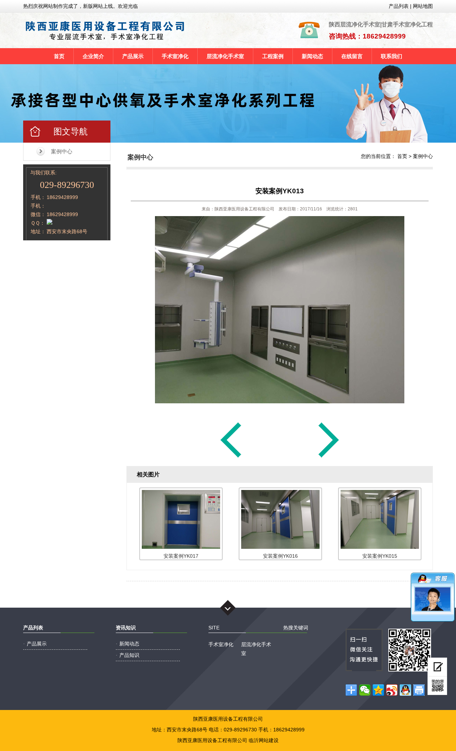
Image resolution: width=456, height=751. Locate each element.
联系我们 (391, 56)
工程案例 (273, 56)
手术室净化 (175, 56)
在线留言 (352, 56)
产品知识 (129, 655)
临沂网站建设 (264, 740)
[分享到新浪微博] (392, 690)
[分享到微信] (364, 690)
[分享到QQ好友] (405, 690)
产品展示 (133, 56)
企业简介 (93, 56)
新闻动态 (312, 56)
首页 (59, 56)
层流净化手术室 (225, 56)
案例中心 (61, 151)
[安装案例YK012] (230, 457)
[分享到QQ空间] (378, 690)
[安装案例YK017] (328, 457)
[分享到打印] (419, 690)
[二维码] (437, 685)
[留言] (437, 667)
